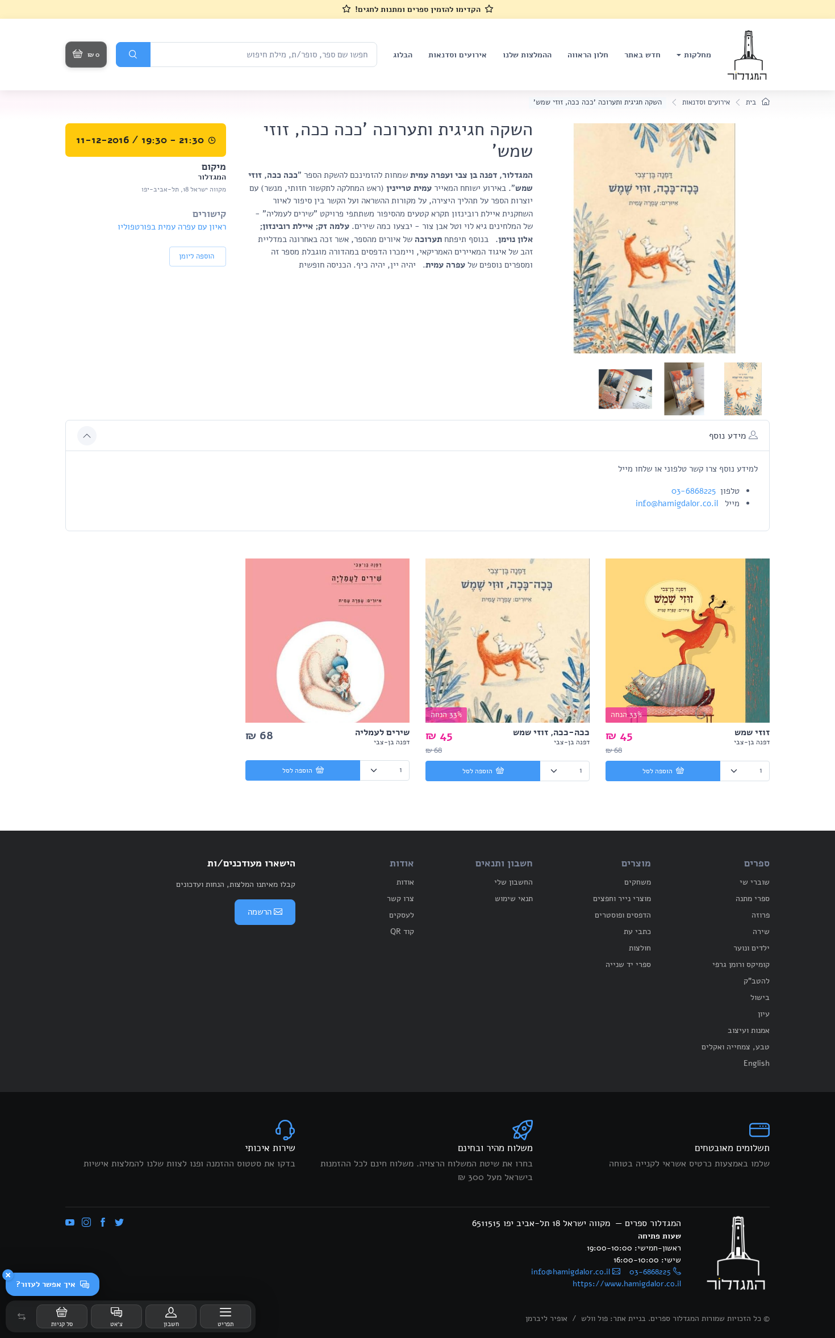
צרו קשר (400, 898)
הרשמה (260, 912)
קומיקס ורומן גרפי (741, 964)
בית (752, 102)
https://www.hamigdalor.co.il (627, 1283)
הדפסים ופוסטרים (623, 915)
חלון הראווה (587, 54)
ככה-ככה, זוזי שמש (551, 732)
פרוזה (761, 915)
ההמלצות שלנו (527, 54)
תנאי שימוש (514, 898)
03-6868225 (693, 491)
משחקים (637, 882)
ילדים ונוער (751, 948)
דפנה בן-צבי (752, 742)
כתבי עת (637, 931)
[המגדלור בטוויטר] (119, 1223)
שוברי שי (755, 882)
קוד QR (402, 931)
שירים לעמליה (382, 732)
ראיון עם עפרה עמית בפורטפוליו (172, 226)
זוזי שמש (752, 732)
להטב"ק (757, 981)
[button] (21, 1316)
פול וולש (594, 1318)
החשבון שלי (513, 882)
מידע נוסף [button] (729, 436)
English (757, 1063)
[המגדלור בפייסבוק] (102, 1223)
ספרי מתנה (753, 898)
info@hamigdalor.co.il (677, 503)
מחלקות (697, 54)
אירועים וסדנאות (457, 54)
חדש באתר (642, 54)
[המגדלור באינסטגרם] (86, 1223)
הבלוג (402, 54)
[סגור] (8, 1275)
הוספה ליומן (196, 256)
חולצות (640, 948)
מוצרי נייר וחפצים (622, 898)
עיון (764, 1013)
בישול (760, 997)
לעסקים (401, 915)
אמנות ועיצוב (749, 1030)
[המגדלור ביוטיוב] (69, 1223)
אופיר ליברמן (546, 1318)
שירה (761, 931)
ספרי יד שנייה (628, 964)
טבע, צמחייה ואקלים (736, 1046)
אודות (405, 882)
